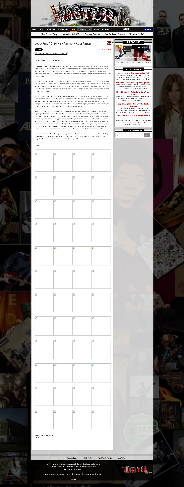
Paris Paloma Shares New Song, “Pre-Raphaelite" (133, 82)
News (41, 29)
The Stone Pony (49, 34)
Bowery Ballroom (93, 34)
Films (73, 29)
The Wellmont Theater (115, 34)
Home (34, 29)
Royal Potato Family (105, 458)
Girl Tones (118, 64)
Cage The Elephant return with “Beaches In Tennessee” (133, 105)
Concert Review (84, 29)
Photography (63, 29)
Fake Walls (121, 458)
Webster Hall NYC (71, 34)
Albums (96, 29)
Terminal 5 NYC (137, 34)
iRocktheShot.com (72, 458)
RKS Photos (88, 458)
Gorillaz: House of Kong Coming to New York (133, 73)
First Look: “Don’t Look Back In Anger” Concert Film (133, 116)
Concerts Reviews (69, 464)
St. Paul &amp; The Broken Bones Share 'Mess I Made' (133, 93)
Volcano (124, 64)
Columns (105, 29)
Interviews (51, 29)
